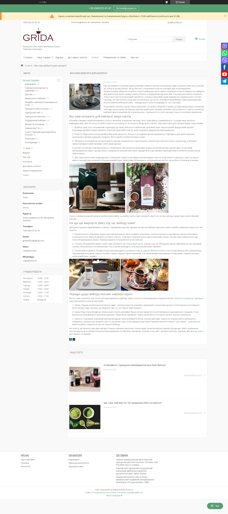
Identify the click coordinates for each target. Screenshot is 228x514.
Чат (217, 506)
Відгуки (59, 57)
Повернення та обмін (114, 57)
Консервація (31, 142)
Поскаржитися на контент (104, 492)
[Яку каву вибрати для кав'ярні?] (85, 97)
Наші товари (43, 57)
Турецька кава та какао (37, 108)
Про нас (135, 57)
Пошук (179, 39)
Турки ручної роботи (78, 463)
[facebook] (70, 339)
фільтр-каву (196, 331)
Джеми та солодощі (34, 124)
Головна (27, 57)
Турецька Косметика (35, 116)
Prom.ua (129, 489)
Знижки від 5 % (32, 128)
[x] (74, 339)
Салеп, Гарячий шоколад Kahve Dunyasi (40, 133)
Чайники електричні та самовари (36, 89)
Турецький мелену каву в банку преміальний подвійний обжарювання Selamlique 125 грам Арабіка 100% (135, 480)
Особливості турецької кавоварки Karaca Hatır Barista (135, 365)
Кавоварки (30, 84)
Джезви (29, 94)
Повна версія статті (193, 375)
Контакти (27, 161)
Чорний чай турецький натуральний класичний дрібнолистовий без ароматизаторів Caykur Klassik (134, 471)
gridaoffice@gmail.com (33, 240)
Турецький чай (32, 112)
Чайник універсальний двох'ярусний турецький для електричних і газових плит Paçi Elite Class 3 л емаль (137, 462)
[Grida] (38, 35)
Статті (95, 57)
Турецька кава (75, 466)
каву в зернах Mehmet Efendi (150, 250)
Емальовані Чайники (35, 98)
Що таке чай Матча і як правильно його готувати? (133, 402)
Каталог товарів (31, 80)
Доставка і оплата (77, 57)
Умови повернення (32, 170)
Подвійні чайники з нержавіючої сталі (41, 103)
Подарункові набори (35, 120)
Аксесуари (30, 138)
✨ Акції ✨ (28, 148)
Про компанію (28, 459)
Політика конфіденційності (130, 492)
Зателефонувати (126, 8)
